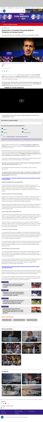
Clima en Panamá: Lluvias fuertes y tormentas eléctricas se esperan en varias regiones (11, 381)
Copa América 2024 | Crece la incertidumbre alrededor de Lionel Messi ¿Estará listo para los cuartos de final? (13, 311)
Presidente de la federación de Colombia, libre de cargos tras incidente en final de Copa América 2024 (31, 338)
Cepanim (16, 7)
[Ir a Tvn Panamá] (12, 11)
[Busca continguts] (23, 11)
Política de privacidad (18, 411)
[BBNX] (2, 417)
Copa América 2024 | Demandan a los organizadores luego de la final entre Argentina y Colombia (11, 351)
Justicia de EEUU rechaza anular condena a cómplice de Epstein (31, 382)
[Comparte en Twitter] (4, 71)
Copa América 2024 (7, 320)
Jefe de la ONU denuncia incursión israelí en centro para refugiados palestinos (10, 393)
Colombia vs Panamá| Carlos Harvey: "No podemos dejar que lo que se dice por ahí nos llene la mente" (13, 302)
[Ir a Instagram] (3, 403)
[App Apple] (1, 407)
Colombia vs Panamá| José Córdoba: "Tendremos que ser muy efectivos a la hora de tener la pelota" (13, 294)
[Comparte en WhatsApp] (7, 71)
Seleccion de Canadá (32, 320)
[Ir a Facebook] (1, 403)
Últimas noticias (4, 7)
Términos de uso (32, 411)
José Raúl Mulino (11, 7)
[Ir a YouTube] (6, 403)
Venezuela (33, 7)
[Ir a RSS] (8, 403)
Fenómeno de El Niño (26, 7)
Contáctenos (17, 413)
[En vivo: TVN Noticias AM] (28, 11)
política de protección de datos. (22, 136)
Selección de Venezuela (19, 320)
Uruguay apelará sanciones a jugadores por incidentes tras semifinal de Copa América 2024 (11, 339)
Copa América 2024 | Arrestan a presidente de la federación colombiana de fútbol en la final (31, 351)
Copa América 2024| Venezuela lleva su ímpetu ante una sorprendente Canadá (13, 285)
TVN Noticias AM (36, 11)
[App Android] (4, 407)
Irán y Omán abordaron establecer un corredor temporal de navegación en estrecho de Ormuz (31, 392)
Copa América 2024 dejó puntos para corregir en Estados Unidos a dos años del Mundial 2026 (11, 362)
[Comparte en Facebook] (2, 71)
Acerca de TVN (3, 413)
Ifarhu (20, 7)
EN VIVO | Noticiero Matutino (10, 24)
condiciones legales (10, 136)
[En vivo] (33, 10)
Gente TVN (3, 411)
